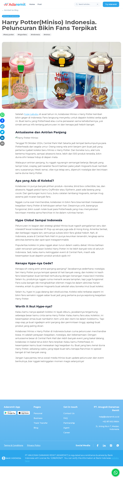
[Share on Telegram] (2, 126)
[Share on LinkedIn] (2, 138)
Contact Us (68, 413)
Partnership (69, 423)
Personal (38, 413)
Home (32, 4)
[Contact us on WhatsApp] (115, 472)
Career (66, 432)
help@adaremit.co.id (109, 417)
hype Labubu (31, 114)
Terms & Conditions (13, 445)
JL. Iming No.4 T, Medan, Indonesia (107, 427)
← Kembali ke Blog (10, 10)
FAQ (65, 418)
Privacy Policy (33, 445)
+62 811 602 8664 (111, 421)
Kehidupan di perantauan (11, 16)
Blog (36, 428)
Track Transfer (41, 423)
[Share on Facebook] (2, 120)
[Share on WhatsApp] (2, 115)
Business (38, 418)
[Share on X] (2, 132)
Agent (66, 428)
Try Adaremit (111, 4)
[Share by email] (2, 143)
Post (40, 4)
